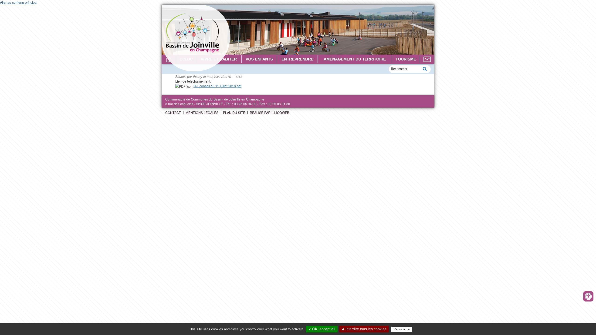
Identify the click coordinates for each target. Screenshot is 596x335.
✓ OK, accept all (321, 329)
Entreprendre (297, 59)
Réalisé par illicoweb (269, 112)
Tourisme (406, 59)
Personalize (402, 329)
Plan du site (234, 112)
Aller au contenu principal (18, 2)
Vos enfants (259, 59)
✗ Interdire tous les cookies (364, 329)
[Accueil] (196, 38)
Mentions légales (202, 112)
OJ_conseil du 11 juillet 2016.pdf (217, 86)
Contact (427, 59)
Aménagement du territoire (355, 59)
